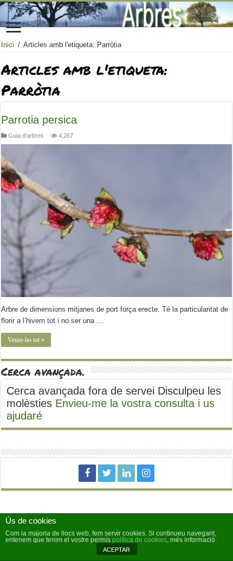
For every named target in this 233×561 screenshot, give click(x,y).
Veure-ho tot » (26, 340)
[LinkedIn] (126, 473)
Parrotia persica (39, 120)
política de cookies (139, 540)
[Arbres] (116, 14)
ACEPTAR (116, 549)
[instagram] (145, 473)
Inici (7, 45)
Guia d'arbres (26, 135)
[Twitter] (106, 473)
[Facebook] (87, 473)
